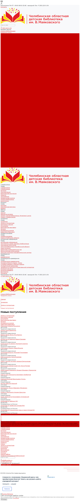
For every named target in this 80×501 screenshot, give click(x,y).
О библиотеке (5, 35)
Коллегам (4, 448)
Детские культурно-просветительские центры (16, 84)
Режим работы (5, 454)
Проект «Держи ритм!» (8, 57)
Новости (3, 41)
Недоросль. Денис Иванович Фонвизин (14, 388)
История (3, 37)
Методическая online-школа (10, 82)
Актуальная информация (9, 74)
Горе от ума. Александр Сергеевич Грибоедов (16, 374)
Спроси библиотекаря (8, 31)
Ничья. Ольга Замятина (8, 330)
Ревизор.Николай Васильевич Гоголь (13, 379)
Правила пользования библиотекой (13, 456)
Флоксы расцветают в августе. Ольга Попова (15, 366)
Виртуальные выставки (8, 65)
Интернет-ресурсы (7, 94)
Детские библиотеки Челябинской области (15, 78)
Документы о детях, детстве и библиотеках (15, 75)
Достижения (5, 43)
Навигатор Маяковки (8, 69)
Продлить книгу (6, 32)
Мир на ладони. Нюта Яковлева (11, 357)
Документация (6, 38)
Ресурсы (3, 116)
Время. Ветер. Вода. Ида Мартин (11, 335)
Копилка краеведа (7, 96)
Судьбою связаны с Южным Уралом (12, 90)
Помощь (3, 453)
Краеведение (5, 153)
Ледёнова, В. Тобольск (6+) (9, 401)
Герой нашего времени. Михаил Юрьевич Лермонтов (18, 370)
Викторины (4, 97)
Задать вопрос (5, 426)
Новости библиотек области (10, 72)
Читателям (4, 127)
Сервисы (4, 442)
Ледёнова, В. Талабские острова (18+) (13, 405)
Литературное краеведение (10, 87)
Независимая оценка (8, 44)
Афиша (3, 121)
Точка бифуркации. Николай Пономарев (14, 352)
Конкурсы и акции (7, 62)
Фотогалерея (5, 450)
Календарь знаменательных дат (11, 81)
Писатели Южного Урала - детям (11, 88)
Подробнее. (16, 498)
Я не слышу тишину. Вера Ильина (12, 348)
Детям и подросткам (7, 60)
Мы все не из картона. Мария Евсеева (13, 339)
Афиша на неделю (7, 54)
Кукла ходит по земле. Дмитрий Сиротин (14, 343)
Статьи (3, 444)
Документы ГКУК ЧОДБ (8, 77)
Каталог (3, 51)
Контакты (4, 7)
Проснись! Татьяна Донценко (10, 326)
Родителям (4, 63)
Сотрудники (5, 47)
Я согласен (4, 499)
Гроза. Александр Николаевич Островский (15, 397)
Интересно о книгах (7, 68)
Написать (7, 489)
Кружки (3, 66)
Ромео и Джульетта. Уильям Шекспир (13, 392)
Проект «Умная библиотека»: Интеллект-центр (16, 56)
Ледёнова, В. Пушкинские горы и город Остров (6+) (18, 410)
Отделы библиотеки (7, 46)
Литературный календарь (9, 91)
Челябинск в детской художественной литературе (17, 93)
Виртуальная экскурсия (8, 40)
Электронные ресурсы (8, 50)
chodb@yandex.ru (6, 460)
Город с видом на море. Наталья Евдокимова (15, 361)
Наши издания (6, 79)
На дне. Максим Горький (9, 383)
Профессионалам (6, 138)
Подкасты (4, 166)
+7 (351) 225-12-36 (6, 28)
